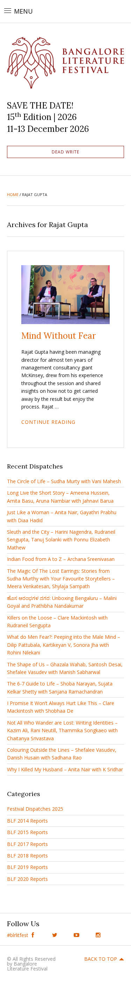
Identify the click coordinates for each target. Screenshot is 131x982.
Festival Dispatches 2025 (35, 808)
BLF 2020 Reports (27, 879)
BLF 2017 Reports (27, 844)
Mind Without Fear (58, 335)
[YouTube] (77, 935)
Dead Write (65, 152)
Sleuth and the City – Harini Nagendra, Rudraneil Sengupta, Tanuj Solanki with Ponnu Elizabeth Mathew (61, 540)
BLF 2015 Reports (27, 832)
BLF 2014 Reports (27, 820)
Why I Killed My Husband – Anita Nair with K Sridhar (65, 769)
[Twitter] (55, 935)
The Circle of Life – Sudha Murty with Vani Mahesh (64, 481)
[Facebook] (33, 935)
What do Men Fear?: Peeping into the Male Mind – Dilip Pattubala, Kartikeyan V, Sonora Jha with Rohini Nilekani (63, 645)
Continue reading (48, 422)
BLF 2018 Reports (27, 855)
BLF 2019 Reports (27, 867)
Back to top (100, 958)
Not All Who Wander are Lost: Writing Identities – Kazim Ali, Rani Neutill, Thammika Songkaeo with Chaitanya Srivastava (62, 730)
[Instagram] (98, 935)
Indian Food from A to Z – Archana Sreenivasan (61, 559)
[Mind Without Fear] (65, 294)
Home (13, 194)
